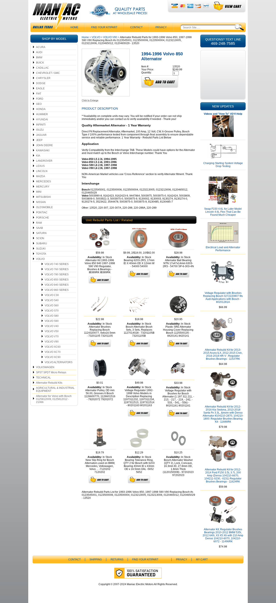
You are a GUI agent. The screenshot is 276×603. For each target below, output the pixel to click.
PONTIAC (41, 212)
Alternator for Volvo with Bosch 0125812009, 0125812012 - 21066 (54, 399)
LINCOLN (41, 171)
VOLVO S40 (52, 300)
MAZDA (40, 176)
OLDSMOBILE (44, 207)
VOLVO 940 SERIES (57, 284)
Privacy (161, 27)
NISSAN (41, 202)
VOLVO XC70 (53, 351)
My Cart (202, 559)
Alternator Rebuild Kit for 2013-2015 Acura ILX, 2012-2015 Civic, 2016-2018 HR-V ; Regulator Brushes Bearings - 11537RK (223, 354)
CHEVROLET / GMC (48, 72)
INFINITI (40, 124)
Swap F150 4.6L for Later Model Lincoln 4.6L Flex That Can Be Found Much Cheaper (223, 211)
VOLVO (40, 258)
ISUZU (40, 129)
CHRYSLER (43, 78)
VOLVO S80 (52, 315)
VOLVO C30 (52, 295)
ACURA (40, 47)
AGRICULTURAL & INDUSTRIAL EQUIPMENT (55, 389)
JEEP (39, 140)
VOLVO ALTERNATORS (58, 362)
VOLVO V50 (52, 331)
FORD (39, 98)
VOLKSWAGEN (45, 367)
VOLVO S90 (52, 320)
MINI (38, 191)
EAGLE (40, 88)
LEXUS (40, 165)
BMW (39, 57)
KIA (38, 155)
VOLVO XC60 (53, 346)
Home (85, 37)
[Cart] (227, 6)
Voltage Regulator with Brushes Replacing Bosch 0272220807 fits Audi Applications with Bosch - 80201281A (223, 297)
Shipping (95, 559)
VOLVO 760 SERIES (57, 269)
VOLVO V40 (52, 326)
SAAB (39, 227)
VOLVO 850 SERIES (57, 279)
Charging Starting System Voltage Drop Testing (223, 165)
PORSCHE (42, 217)
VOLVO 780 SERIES (57, 274)
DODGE (40, 83)
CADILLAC (42, 67)
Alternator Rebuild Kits (49, 382)
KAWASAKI (42, 150)
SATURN (41, 233)
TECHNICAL (43, 377)
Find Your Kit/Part (104, 27)
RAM (39, 222)
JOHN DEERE (44, 145)
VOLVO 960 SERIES (57, 289)
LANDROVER (44, 160)
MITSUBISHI (43, 196)
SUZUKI (40, 248)
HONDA (40, 109)
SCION (40, 238)
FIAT (38, 93)
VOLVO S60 (52, 305)
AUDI (39, 52)
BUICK (40, 62)
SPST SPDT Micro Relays (51, 372)
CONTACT (136, 27)
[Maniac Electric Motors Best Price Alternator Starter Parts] (56, 16)
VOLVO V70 (52, 336)
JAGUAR (41, 134)
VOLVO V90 (52, 341)
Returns (117, 559)
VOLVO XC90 (53, 357)
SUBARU (41, 243)
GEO (39, 103)
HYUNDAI (42, 119)
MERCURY (42, 186)
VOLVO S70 (52, 310)
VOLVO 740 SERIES (57, 264)
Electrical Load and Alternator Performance (223, 249)
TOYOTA (41, 253)
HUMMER (42, 114)
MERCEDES (43, 181)
